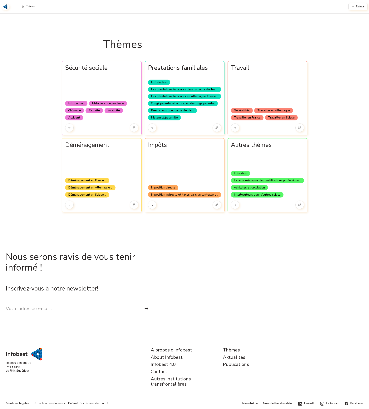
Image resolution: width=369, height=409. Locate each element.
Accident (74, 117)
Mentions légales (17, 403)
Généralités (242, 110)
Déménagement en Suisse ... (87, 195)
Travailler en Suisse (281, 117)
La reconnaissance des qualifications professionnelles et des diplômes (269, 180)
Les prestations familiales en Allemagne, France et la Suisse (186, 96)
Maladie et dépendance (108, 103)
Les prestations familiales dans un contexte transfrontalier (186, 89)
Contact (159, 371)
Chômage (74, 110)
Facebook (356, 403)
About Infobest (167, 357)
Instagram (332, 403)
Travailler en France (247, 117)
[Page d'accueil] (23, 6)
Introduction (76, 103)
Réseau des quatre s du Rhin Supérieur (18, 367)
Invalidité (114, 110)
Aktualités (234, 357)
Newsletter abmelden (278, 403)
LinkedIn (309, 403)
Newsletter (250, 403)
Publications (236, 364)
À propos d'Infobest (171, 350)
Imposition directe (163, 187)
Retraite (94, 110)
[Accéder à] (69, 127)
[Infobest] (5, 7)
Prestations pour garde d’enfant (172, 110)
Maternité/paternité (164, 117)
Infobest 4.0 (163, 364)
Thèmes (30, 6)
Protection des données (48, 403)
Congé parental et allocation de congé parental (183, 103)
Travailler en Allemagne (273, 110)
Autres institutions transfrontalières (171, 381)
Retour (360, 6)
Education (240, 173)
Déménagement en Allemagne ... (90, 187)
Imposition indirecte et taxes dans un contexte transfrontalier (186, 195)
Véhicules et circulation (249, 187)
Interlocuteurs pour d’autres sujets (257, 195)
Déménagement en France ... (87, 180)
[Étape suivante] (146, 308)
